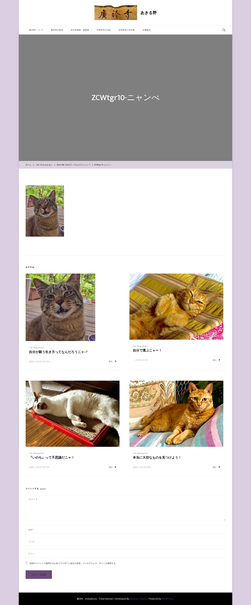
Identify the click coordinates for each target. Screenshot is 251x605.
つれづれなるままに (44, 164)
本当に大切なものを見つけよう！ (157, 457)
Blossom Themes (139, 598)
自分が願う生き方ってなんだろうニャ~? (58, 352)
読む (111, 361)
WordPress (167, 598)
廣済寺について (36, 30)
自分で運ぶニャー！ (147, 350)
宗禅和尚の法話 (104, 30)
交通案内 (146, 30)
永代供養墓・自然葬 (80, 30)
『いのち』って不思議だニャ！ (51, 457)
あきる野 (149, 12)
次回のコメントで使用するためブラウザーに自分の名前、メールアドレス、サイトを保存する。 (73, 563)
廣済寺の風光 (57, 30)
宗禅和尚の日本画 (126, 30)
